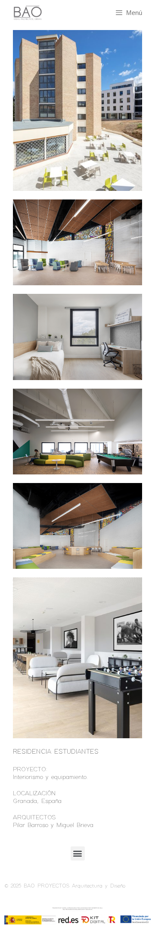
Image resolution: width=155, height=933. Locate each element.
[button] (78, 853)
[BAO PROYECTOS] (23, 13)
